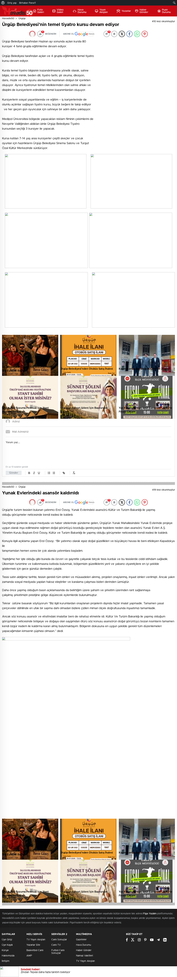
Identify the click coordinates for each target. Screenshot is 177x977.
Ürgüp (22, 18)
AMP (29, 956)
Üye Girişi (7, 939)
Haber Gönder (143, 11)
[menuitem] (3, 3)
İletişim (5, 961)
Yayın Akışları (103, 11)
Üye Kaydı (7, 945)
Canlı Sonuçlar (59, 939)
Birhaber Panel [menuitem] (27, 2)
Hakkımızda (8, 956)
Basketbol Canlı (34, 950)
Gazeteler (81, 939)
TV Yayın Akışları (35, 939)
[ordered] (48, 473)
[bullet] (53, 473)
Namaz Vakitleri (84, 956)
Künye (5, 950)
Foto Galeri (40, 11)
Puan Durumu (166, 11)
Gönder (13, 473)
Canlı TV (56, 945)
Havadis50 (8, 18)
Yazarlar (126, 11)
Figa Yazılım (149, 913)
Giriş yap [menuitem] (12, 2)
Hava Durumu (82, 11)
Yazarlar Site (33, 945)
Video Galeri (60, 11)
